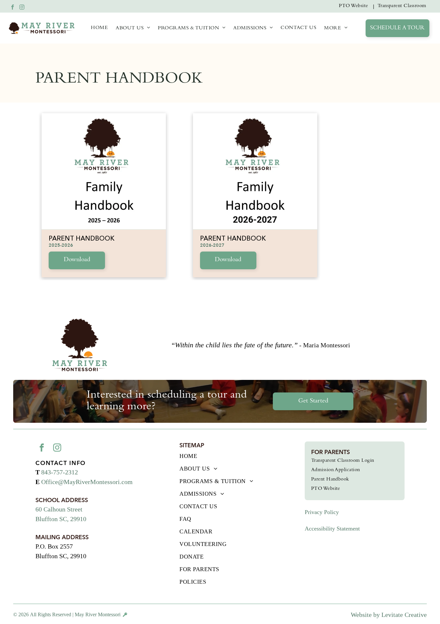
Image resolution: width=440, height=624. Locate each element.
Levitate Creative (404, 614)
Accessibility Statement (332, 528)
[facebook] (12, 8)
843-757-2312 (59, 472)
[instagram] (22, 8)
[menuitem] (355, 6)
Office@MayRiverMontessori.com (87, 481)
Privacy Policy (322, 512)
